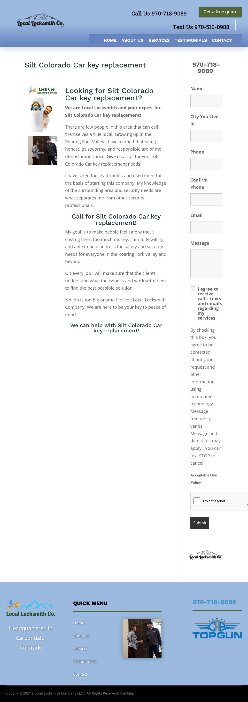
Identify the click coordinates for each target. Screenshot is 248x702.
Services (159, 41)
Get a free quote (220, 12)
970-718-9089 (206, 67)
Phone (197, 152)
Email (196, 215)
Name (197, 88)
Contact (222, 41)
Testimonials (191, 41)
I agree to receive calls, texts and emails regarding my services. (210, 303)
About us (132, 41)
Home (110, 41)
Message (199, 243)
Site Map (127, 693)
